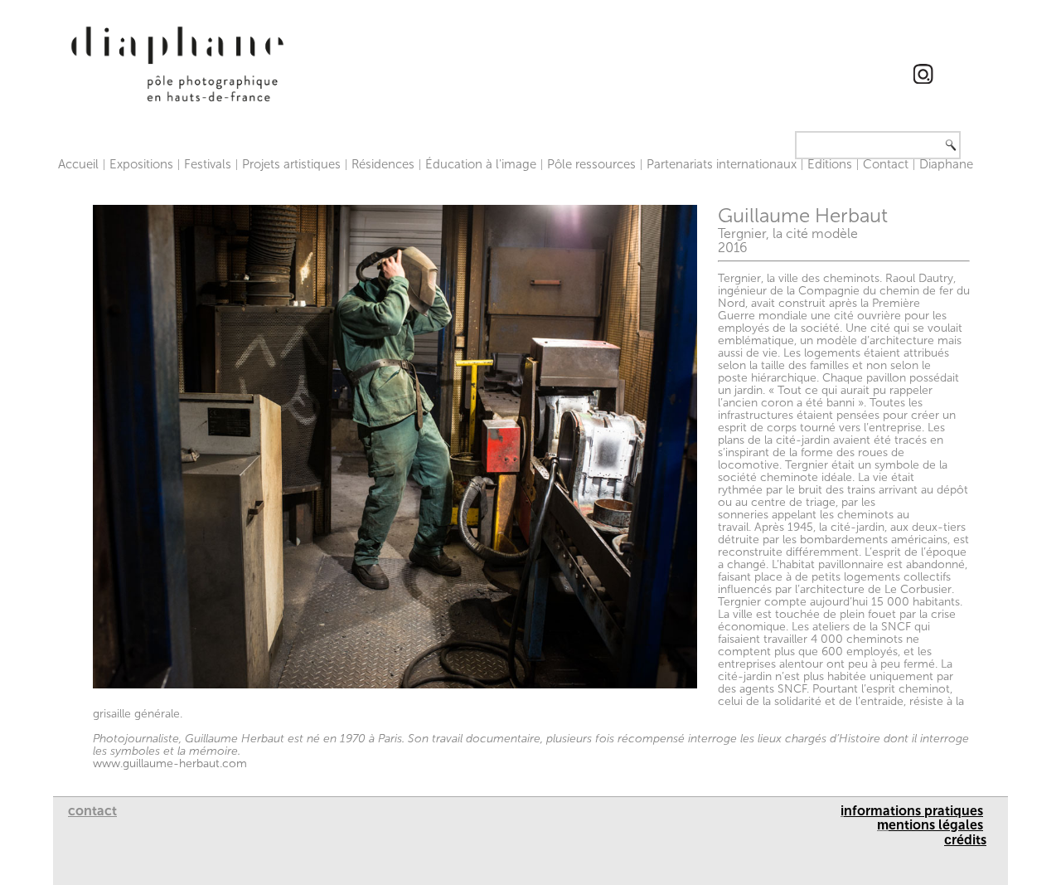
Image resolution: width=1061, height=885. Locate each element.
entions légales (936, 825)
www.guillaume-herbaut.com (170, 763)
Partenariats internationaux (722, 164)
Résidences (382, 164)
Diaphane (946, 164)
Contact (885, 164)
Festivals (207, 164)
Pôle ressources (591, 164)
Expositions (141, 164)
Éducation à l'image (480, 164)
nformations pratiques (913, 811)
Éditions (829, 164)
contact (92, 811)
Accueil (78, 164)
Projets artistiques (291, 164)
